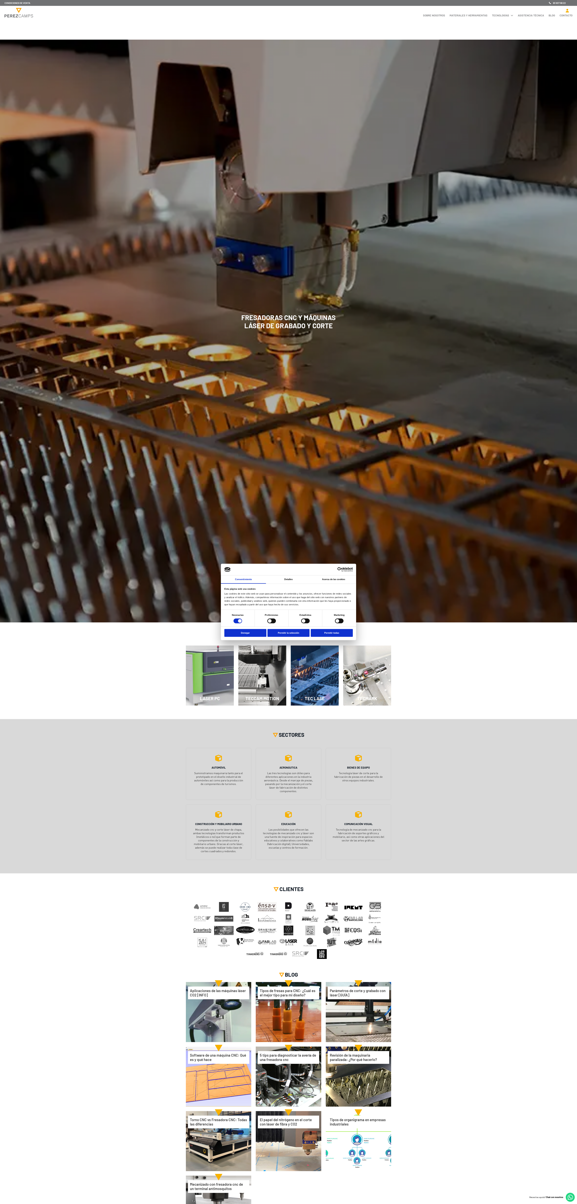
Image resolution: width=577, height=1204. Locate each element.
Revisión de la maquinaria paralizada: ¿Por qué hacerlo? (353, 1057)
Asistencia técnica (531, 15)
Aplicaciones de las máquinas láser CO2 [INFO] (218, 992)
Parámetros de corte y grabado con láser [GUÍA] (358, 992)
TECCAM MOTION (262, 698)
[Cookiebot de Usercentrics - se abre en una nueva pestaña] (340, 569)
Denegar (245, 633)
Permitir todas (331, 633)
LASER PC (210, 698)
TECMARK (367, 698)
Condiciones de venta (17, 3)
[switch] (271, 621)
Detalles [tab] (288, 579)
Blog (552, 15)
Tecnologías (500, 15)
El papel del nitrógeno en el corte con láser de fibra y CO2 (286, 1122)
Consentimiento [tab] (243, 579)
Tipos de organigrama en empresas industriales (358, 1122)
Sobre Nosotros (434, 15)
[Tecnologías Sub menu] (512, 15)
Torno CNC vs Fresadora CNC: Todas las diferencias (218, 1122)
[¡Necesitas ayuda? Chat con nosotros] (570, 1197)
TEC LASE (315, 698)
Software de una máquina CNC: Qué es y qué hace (218, 1057)
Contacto (566, 15)
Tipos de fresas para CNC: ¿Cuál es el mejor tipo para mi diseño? (287, 992)
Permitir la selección (288, 633)
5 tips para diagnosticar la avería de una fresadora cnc (288, 1057)
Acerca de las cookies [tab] (333, 579)
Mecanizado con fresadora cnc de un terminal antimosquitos (216, 1186)
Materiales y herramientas (468, 15)
